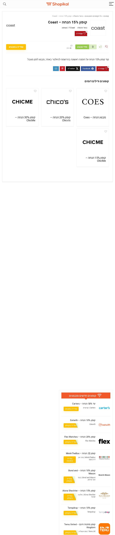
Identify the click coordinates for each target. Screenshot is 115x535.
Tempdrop (91, 512)
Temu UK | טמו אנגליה (87, 531)
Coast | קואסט (68, 28)
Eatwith (92, 424)
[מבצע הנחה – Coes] (92, 102)
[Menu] (111, 4)
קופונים (106, 16)
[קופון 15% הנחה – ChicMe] (92, 142)
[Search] (4, 4)
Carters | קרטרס (89, 408)
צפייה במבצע (16, 47)
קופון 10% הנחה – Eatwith (82, 420)
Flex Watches (90, 441)
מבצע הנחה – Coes (95, 117)
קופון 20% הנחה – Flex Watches (79, 436)
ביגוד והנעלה (78, 16)
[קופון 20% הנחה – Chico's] (57, 102)
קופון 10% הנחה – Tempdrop (81, 508)
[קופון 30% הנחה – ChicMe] (22, 102)
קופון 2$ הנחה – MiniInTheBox (80, 453)
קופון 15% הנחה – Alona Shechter (78, 490)
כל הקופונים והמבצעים (93, 16)
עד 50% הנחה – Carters (83, 403)
